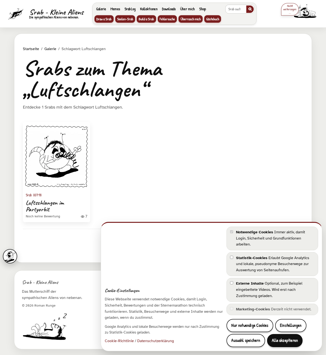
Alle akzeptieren (285, 340)
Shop (202, 8)
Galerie (101, 8)
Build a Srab (146, 18)
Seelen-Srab (125, 18)
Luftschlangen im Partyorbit (45, 206)
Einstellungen (290, 325)
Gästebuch (212, 18)
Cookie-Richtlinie (119, 341)
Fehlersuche (167, 18)
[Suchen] (250, 9)
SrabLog (130, 8)
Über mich (187, 8)
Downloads (169, 8)
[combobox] (235, 9)
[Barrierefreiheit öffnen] (10, 256)
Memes (115, 8)
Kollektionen (149, 8)
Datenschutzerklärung (155, 341)
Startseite (31, 49)
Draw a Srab (103, 18)
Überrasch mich (191, 18)
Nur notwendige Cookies (249, 325)
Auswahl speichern (245, 340)
